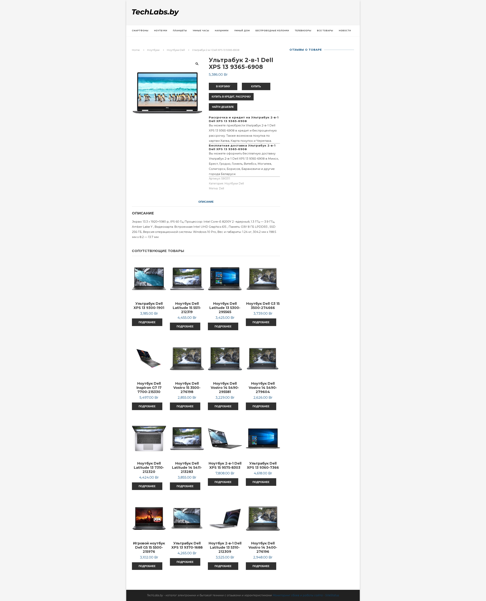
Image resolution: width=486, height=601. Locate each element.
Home (136, 49)
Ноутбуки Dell (176, 49)
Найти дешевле (223, 107)
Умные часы (201, 30)
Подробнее (147, 322)
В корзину (223, 86)
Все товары (325, 30)
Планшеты (180, 30)
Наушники (222, 30)
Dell (221, 188)
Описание (206, 201)
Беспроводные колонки (272, 30)
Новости (345, 30)
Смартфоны (140, 30)
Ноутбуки (160, 30)
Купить (256, 86)
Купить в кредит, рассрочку (231, 96)
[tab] (206, 201)
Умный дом (242, 30)
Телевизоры (303, 30)
